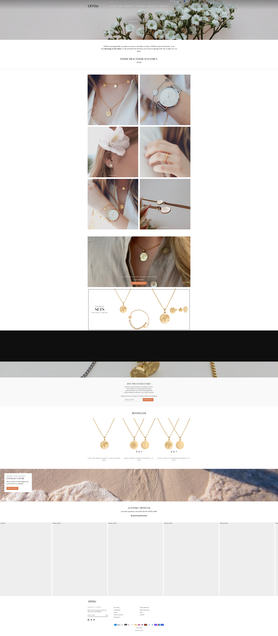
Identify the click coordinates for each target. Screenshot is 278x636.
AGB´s (141, 612)
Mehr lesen (12, 488)
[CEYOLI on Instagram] (88, 620)
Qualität (115, 612)
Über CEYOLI (163, 6)
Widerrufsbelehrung (144, 607)
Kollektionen (129, 6)
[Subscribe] (107, 615)
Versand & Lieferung (118, 614)
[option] (139, 20)
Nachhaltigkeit (153, 6)
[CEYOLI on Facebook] (91, 620)
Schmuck (113, 6)
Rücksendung (117, 617)
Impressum (142, 614)
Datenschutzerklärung (144, 610)
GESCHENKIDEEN (140, 6)
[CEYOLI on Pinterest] (94, 620)
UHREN (121, 6)
